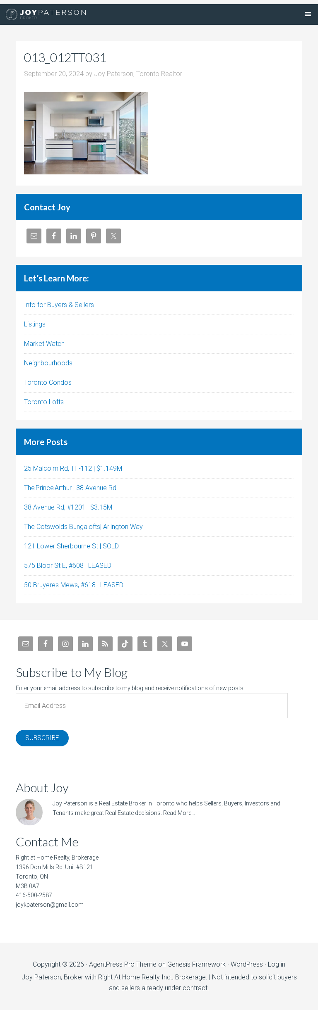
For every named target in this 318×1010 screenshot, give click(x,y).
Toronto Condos (48, 382)
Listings (35, 324)
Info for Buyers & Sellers (59, 305)
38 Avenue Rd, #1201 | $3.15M (68, 507)
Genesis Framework (196, 964)
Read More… (179, 813)
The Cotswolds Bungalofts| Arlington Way (83, 527)
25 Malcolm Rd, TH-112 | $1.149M (73, 468)
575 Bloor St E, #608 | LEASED (67, 565)
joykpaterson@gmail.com (50, 904)
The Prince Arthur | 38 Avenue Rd (70, 488)
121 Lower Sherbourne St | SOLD (71, 546)
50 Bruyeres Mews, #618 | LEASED (73, 585)
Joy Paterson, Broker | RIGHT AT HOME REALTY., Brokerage (45, 14)
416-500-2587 (34, 895)
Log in (276, 964)
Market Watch (44, 344)
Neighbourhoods (48, 363)
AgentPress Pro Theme (123, 964)
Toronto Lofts (44, 402)
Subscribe (42, 738)
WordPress (247, 964)
